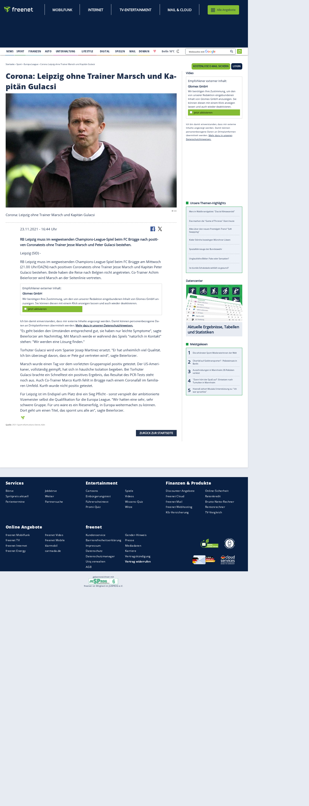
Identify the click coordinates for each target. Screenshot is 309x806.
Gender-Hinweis (136, 534)
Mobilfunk (62, 9)
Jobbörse (51, 490)
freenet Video (54, 534)
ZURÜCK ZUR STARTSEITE (156, 433)
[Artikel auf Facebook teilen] (153, 228)
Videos (129, 496)
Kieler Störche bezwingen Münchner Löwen (210, 239)
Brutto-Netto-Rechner (219, 501)
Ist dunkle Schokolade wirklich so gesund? (209, 267)
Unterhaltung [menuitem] (65, 51)
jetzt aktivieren (37, 309)
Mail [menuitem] (132, 51)
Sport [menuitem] (20, 51)
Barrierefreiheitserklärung (103, 540)
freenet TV (13, 540)
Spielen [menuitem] (120, 51)
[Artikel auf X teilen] (160, 228)
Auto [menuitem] (48, 51)
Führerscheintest (97, 501)
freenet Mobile (55, 540)
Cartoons (92, 490)
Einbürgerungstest (98, 496)
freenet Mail (174, 501)
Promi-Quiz (93, 507)
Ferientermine (15, 501)
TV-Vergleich (213, 512)
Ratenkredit (213, 496)
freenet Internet (16, 545)
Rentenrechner (215, 507)
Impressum (93, 545)
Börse (10, 490)
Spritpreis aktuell (17, 496)
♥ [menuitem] (154, 51)
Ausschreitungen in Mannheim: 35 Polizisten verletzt (213, 371)
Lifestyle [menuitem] (87, 51)
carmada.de (53, 551)
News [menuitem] (9, 51)
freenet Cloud (175, 496)
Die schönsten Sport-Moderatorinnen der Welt (215, 352)
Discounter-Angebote (180, 490)
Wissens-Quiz (134, 501)
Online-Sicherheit (216, 490)
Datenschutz (94, 551)
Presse (129, 540)
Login (236, 66)
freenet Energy (16, 551)
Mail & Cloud (180, 9)
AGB (89, 567)
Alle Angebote (226, 10)
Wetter (49, 496)
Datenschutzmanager (100, 556)
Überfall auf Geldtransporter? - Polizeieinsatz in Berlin (215, 362)
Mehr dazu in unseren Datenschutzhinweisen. (104, 325)
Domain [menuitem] (144, 51)
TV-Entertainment (135, 9)
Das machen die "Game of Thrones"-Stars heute (211, 221)
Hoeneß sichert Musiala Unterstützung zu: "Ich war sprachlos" (215, 390)
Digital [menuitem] (105, 51)
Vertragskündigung (138, 556)
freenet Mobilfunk (18, 534)
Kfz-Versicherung (177, 512)
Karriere (130, 551)
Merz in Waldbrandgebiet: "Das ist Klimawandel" (212, 211)
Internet (95, 9)
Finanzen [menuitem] (35, 51)
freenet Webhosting (179, 507)
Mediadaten (133, 545)
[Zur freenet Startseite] (19, 9)
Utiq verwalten (95, 561)
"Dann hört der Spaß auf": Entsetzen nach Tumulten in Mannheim (213, 381)
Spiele (129, 490)
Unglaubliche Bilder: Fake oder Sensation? (209, 258)
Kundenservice (95, 534)
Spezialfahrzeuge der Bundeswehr (205, 249)
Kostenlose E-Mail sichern (210, 66)
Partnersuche (54, 501)
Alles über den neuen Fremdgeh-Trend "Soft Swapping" (210, 230)
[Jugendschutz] (103, 581)
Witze (129, 507)
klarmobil (51, 545)
